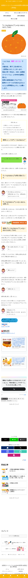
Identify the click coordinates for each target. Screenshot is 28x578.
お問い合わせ (21, 569)
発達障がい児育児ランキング (8, 333)
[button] (22, 439)
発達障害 (4, 400)
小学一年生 (5, 398)
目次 (12, 122)
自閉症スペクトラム (13, 400)
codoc (25, 394)
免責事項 (21, 571)
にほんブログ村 (5, 326)
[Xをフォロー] (20, 447)
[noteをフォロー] (20, 451)
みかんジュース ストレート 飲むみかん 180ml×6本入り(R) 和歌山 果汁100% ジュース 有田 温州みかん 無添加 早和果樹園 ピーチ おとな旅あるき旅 (18, 360)
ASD (16, 398)
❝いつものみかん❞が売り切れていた (12, 127)
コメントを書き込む (14, 535)
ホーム (7, 569)
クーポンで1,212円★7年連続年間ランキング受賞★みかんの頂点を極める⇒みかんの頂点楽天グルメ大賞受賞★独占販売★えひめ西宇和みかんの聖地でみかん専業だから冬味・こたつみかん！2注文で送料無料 (18, 342)
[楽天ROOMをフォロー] (14, 455)
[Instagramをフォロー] (7, 451)
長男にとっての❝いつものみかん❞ (12, 125)
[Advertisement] (14, 419)
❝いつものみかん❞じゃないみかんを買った (14, 129)
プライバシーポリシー (7, 571)
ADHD (11, 398)
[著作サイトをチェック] (7, 447)
